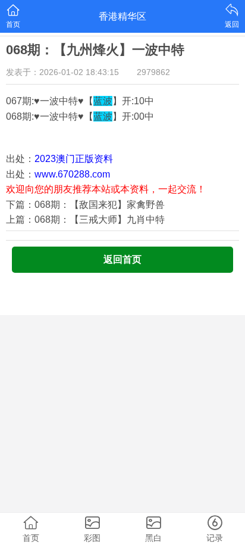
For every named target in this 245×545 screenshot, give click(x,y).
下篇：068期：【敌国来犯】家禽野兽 (85, 205)
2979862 (153, 72)
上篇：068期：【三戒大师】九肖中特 (85, 219)
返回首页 (122, 259)
